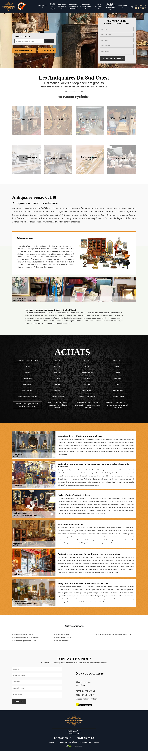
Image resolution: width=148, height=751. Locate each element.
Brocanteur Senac (62, 640)
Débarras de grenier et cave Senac (26, 637)
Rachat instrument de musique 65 (110, 6)
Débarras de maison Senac (23, 634)
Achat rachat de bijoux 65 (52, 6)
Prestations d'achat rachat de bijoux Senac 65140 (115, 634)
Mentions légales (90, 742)
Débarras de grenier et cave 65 (73, 6)
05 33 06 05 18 (140, 5)
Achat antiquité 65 (98, 6)
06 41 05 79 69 (140, 8)
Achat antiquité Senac (63, 637)
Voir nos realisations (23, 50)
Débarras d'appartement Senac (25, 640)
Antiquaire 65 (42, 6)
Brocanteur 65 (122, 6)
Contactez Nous (47, 50)
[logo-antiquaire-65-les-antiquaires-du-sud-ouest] (9, 6)
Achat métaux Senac (63, 634)
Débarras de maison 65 (62, 6)
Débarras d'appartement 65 (86, 6)
